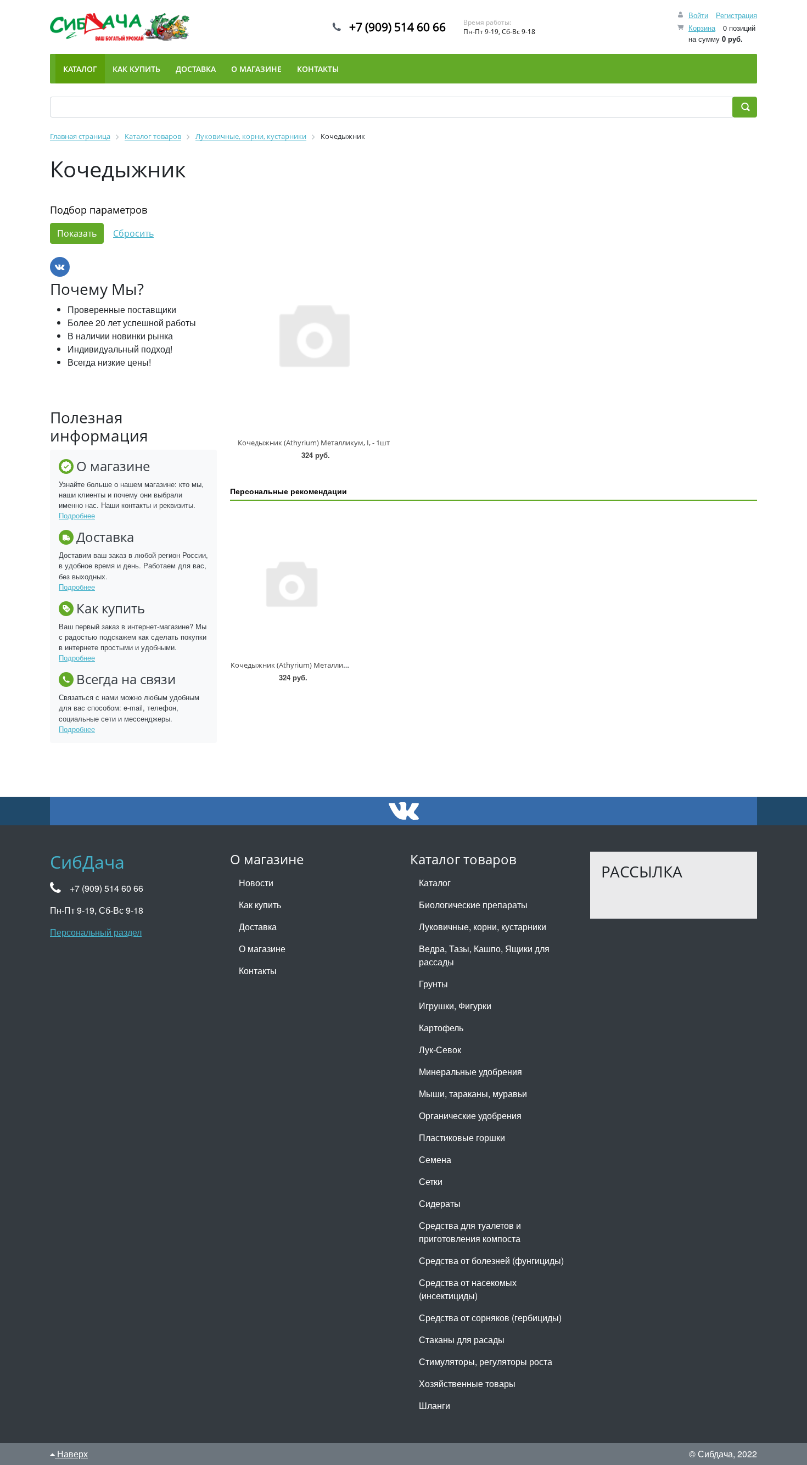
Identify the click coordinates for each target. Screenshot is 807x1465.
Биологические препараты (473, 904)
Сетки (430, 1181)
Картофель (441, 1027)
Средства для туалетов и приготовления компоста (470, 1232)
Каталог (435, 882)
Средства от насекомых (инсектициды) (468, 1289)
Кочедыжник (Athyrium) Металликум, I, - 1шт (314, 443)
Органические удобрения (470, 1115)
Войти (698, 15)
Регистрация (736, 15)
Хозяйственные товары (467, 1383)
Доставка (258, 926)
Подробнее (77, 515)
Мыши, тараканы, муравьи (473, 1093)
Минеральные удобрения (470, 1071)
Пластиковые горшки (462, 1137)
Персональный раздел (96, 932)
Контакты (258, 970)
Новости (256, 882)
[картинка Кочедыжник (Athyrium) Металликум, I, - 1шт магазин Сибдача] (313, 334)
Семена (435, 1159)
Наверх (71, 1453)
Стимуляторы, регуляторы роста (485, 1361)
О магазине (262, 948)
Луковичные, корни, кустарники (482, 926)
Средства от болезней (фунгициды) (491, 1260)
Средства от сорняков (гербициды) (490, 1317)
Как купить (260, 904)
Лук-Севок (440, 1049)
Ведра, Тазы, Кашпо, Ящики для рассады (484, 955)
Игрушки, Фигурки (455, 1005)
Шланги (434, 1405)
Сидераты (440, 1203)
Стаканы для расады (462, 1339)
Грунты (433, 983)
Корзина (701, 28)
